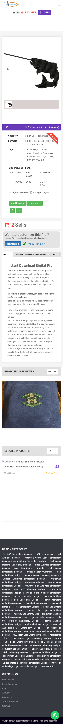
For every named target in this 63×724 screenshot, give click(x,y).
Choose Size (30, 469)
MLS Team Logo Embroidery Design (30, 635)
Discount (56, 254)
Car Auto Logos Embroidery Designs (41, 575)
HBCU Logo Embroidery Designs (39, 617)
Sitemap (6, 706)
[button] (8, 82)
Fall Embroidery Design (26, 600)
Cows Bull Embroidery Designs (29, 589)
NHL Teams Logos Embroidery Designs (42, 645)
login (46, 12)
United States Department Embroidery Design (25, 663)
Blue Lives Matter (23, 568)
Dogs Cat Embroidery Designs (26, 596)
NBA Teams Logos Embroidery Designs (31, 638)
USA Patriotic (47, 666)
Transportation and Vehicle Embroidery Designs (36, 659)
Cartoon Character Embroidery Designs (24, 579)
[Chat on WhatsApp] (55, 715)
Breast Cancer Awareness (39, 572)
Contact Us (7, 697)
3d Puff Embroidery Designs (17, 554)
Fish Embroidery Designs (35, 603)
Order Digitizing (9, 684)
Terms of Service (10, 701)
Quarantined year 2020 (15, 649)
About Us (6, 693)
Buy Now (34, 203)
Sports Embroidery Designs (45, 652)
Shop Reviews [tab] (43, 254)
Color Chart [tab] (18, 254)
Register (30, 12)
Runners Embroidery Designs (45, 649)
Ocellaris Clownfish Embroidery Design (24, 466)
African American (45, 554)
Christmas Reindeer (34, 582)
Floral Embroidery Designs (26, 607)
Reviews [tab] (29, 254)
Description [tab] (7, 254)
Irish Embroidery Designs (37, 624)
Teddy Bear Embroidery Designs (18, 656)
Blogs (4, 688)
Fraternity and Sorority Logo (26, 614)
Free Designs (8, 679)
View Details (30, 463)
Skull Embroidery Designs (15, 652)
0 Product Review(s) (48, 127)
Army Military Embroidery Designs (29, 561)
